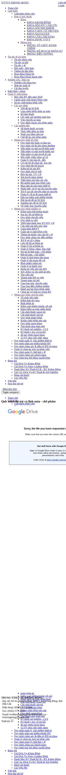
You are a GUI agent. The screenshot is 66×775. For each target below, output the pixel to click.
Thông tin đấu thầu (23, 71)
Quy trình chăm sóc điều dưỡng (37, 237)
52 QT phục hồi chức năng (34, 337)
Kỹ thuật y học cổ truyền (33, 332)
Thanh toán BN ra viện (32, 277)
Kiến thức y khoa (16, 91)
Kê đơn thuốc (27, 114)
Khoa (23, 19)
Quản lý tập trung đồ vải (33, 260)
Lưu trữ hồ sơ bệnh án (32, 243)
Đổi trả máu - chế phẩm (32, 254)
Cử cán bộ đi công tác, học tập (36, 163)
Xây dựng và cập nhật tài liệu (35, 271)
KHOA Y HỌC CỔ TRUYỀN (43, 31)
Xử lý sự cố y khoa (30, 240)
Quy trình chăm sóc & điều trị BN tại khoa (35, 346)
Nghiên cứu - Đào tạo (19, 79)
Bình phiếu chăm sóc (31, 263)
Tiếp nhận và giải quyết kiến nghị (37, 148)
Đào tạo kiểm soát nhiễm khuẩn (37, 197)
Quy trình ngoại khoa (31, 323)
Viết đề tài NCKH (30, 108)
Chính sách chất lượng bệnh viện (30, 99)
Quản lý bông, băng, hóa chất (35, 249)
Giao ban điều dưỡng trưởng (35, 286)
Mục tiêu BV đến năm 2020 (28, 97)
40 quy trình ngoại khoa (33, 335)
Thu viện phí (27, 274)
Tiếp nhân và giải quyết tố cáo (36, 154)
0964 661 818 (10, 389)
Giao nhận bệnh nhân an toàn (35, 111)
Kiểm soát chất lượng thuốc (34, 211)
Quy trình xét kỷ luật (31, 171)
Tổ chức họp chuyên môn (34, 206)
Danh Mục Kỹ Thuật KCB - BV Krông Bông (37, 369)
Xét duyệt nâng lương (32, 177)
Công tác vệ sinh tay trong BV (36, 292)
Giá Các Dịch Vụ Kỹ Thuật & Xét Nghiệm (36, 372)
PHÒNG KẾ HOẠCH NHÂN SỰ (45, 51)
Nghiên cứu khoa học (25, 82)
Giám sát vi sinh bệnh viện (34, 231)
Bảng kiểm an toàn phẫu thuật (36, 309)
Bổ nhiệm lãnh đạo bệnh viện (35, 183)
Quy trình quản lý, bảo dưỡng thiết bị (33, 340)
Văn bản (12, 380)
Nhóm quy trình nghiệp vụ (27, 208)
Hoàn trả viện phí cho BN (34, 269)
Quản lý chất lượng (17, 94)
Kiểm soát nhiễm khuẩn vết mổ (36, 306)
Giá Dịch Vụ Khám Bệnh (27, 363)
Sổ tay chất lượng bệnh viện (28, 102)
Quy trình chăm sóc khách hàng (30, 355)
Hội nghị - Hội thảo (24, 68)
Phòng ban (26, 42)
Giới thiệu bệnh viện (24, 13)
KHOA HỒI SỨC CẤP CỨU (42, 25)
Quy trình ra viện (29, 220)
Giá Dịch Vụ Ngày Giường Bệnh (31, 366)
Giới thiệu (13, 11)
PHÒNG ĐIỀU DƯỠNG (40, 54)
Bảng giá (12, 360)
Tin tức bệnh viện (23, 59)
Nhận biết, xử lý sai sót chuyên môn (39, 188)
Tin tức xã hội (21, 62)
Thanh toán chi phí (30, 280)
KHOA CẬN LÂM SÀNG (41, 36)
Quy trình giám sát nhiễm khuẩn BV (32, 343)
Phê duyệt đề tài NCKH (33, 200)
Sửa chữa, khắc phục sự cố (34, 157)
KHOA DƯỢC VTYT (38, 39)
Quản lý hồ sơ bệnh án (32, 246)
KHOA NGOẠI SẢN (38, 33)
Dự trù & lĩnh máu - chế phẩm (36, 251)
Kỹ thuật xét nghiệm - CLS (34, 329)
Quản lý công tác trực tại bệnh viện (32, 349)
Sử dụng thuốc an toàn (32, 128)
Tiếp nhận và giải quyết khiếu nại (37, 151)
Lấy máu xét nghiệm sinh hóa (35, 117)
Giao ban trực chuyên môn (34, 283)
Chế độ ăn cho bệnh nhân (33, 137)
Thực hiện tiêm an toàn (32, 131)
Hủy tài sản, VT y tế (31, 174)
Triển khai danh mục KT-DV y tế (37, 223)
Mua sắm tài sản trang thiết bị (35, 185)
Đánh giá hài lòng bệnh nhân (35, 289)
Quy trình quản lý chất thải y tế (29, 352)
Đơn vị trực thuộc (23, 16)
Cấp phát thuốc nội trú (32, 315)
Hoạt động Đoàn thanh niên (28, 77)
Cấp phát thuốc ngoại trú (33, 312)
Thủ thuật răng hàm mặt (33, 326)
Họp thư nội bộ (15, 383)
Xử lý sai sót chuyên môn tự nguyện (39, 191)
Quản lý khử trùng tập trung (35, 257)
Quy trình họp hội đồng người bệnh (32, 358)
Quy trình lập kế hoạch (32, 165)
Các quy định (21, 105)
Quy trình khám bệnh (31, 317)
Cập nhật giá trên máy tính (34, 226)
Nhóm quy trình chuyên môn (28, 294)
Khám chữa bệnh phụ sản (33, 320)
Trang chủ (13, 8)
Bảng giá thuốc (21, 375)
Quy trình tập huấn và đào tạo (36, 142)
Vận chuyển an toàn (31, 120)
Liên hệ (62, 2)
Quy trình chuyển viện (32, 217)
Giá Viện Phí (20, 378)
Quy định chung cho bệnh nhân (37, 122)
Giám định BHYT (30, 228)
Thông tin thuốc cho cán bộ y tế (37, 234)
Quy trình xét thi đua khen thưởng (38, 145)
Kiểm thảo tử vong (30, 300)
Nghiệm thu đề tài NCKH (34, 203)
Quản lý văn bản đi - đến (33, 160)
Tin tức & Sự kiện (17, 56)
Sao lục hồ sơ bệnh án (32, 214)
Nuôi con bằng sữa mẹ (32, 134)
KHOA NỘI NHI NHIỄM (40, 28)
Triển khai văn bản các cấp (34, 180)
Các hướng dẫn (22, 125)
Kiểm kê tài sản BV (31, 168)
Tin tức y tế (20, 65)
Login (61, 5)
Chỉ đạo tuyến (21, 88)
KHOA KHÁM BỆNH (39, 22)
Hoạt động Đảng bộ (24, 74)
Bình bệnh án (27, 303)
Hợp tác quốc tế (22, 85)
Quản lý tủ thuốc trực (31, 266)
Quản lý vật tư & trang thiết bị (36, 194)
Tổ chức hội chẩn (29, 297)
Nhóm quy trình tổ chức (26, 140)
